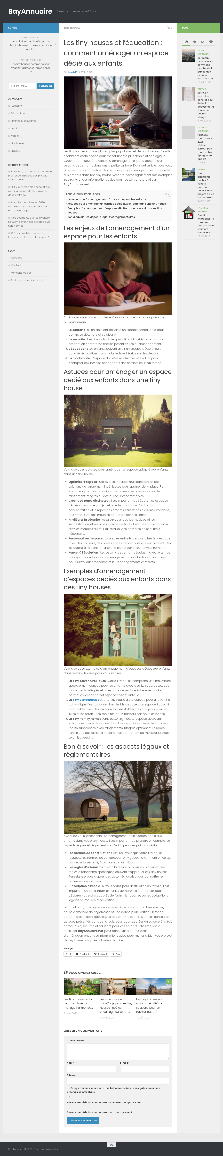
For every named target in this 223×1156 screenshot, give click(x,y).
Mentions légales (21, 272)
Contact (16, 265)
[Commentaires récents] (203, 42)
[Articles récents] (186, 42)
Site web (72, 1075)
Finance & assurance (23, 120)
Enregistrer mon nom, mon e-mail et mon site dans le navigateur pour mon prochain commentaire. (113, 1090)
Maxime (72, 72)
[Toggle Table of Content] (165, 194)
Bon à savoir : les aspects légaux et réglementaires (101, 217)
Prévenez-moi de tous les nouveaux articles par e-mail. (100, 1112)
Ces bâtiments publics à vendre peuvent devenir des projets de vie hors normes (29, 221)
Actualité (16, 105)
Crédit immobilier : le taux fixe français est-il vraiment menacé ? (206, 223)
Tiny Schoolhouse (86, 700)
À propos (16, 257)
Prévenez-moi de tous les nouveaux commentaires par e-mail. (104, 1102)
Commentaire (76, 1040)
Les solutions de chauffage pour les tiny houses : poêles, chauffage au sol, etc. (116, 1005)
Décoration (18, 113)
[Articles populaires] (194, 42)
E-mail (124, 1062)
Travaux (15, 151)
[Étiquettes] (211, 42)
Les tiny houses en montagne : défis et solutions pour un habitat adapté (150, 1005)
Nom (70, 1062)
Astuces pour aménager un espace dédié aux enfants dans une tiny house (116, 204)
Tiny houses (72, 28)
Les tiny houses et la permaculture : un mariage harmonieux (78, 1003)
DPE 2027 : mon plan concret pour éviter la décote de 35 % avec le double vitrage (29, 191)
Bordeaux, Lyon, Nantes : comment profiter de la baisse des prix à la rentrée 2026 (30, 175)
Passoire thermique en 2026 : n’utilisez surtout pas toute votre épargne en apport (27, 206)
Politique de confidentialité (27, 280)
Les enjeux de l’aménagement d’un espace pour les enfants (106, 199)
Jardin (14, 128)
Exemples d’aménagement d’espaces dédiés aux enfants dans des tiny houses (114, 210)
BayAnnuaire (30, 11)
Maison (15, 136)
